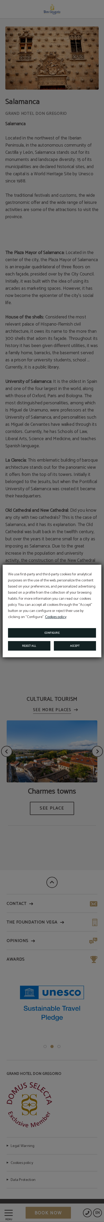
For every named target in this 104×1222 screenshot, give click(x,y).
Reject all (29, 646)
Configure (52, 633)
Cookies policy (55, 617)
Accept (74, 646)
